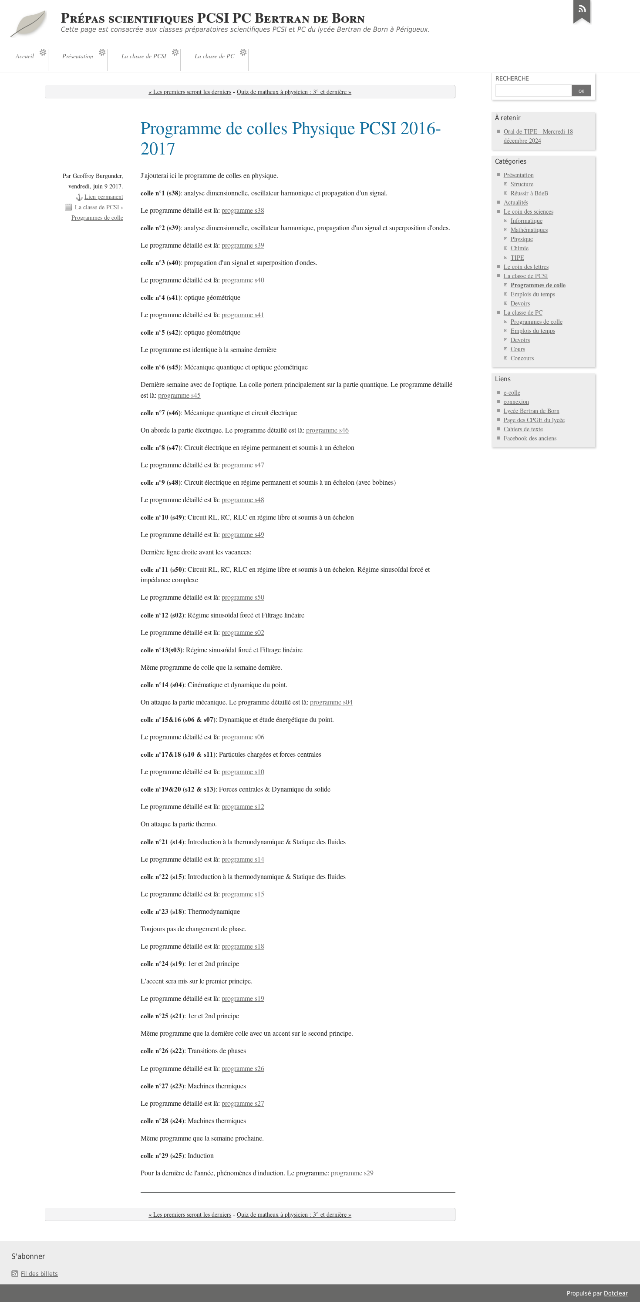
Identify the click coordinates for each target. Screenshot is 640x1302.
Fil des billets (39, 1273)
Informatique (526, 220)
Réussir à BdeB (529, 193)
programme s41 (243, 314)
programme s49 (243, 534)
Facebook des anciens (530, 438)
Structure (522, 184)
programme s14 (243, 859)
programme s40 (243, 280)
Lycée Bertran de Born (531, 410)
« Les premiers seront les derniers (189, 91)
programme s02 (243, 632)
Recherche (512, 78)
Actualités (516, 202)
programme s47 (243, 465)
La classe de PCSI (97, 207)
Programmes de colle (97, 217)
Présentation (519, 175)
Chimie (520, 248)
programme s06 (243, 737)
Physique (522, 239)
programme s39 (243, 245)
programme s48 (243, 499)
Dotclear (616, 1293)
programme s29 (352, 1173)
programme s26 (243, 1068)
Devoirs (520, 303)
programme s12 (243, 806)
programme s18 (243, 946)
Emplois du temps (533, 294)
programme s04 (331, 702)
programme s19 (243, 998)
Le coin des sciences (528, 211)
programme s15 (243, 894)
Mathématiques (529, 229)
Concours (522, 358)
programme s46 (327, 430)
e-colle (512, 392)
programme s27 (243, 1103)
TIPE (517, 257)
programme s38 (243, 210)
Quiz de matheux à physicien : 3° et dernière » (294, 91)
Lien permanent (103, 196)
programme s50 (243, 597)
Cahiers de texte (523, 429)
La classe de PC (523, 312)
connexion (516, 401)
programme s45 (179, 395)
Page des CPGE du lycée (534, 420)
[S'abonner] (582, 23)
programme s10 (243, 771)
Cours (518, 349)
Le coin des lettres (526, 266)
